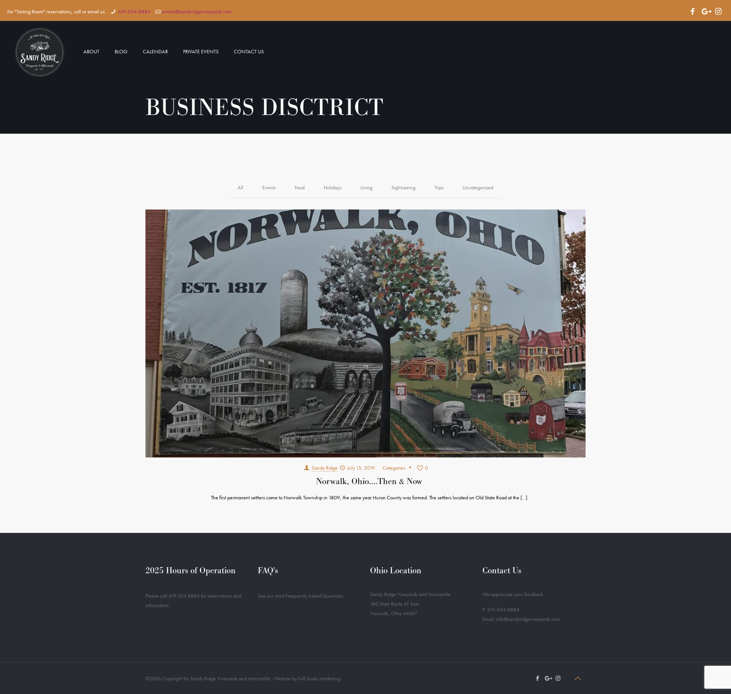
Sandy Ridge (325, 467)
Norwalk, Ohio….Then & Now (369, 481)
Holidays (333, 187)
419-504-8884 (134, 11)
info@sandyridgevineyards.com (528, 619)
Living (366, 187)
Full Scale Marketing (319, 678)
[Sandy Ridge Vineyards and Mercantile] (39, 51)
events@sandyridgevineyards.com (197, 11)
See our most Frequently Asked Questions (300, 595)
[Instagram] (718, 11)
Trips (439, 187)
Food (300, 187)
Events (269, 187)
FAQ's (268, 570)
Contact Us (501, 570)
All (240, 187)
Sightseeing (403, 187)
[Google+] (705, 11)
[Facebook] (692, 11)
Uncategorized (478, 187)
